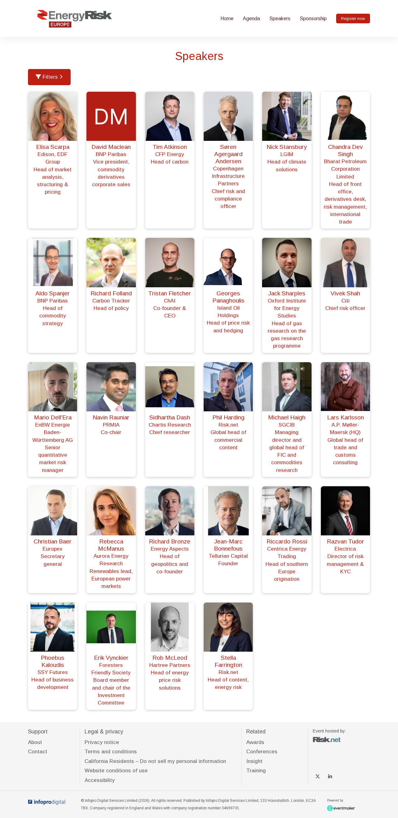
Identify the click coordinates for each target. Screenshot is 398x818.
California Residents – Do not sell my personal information (155, 761)
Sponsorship (313, 18)
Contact (37, 752)
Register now (353, 18)
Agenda (251, 18)
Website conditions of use (116, 771)
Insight (254, 761)
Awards (255, 742)
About (35, 742)
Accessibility (100, 780)
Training (256, 771)
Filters (50, 77)
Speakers (279, 18)
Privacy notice (102, 742)
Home (227, 18)
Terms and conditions (111, 752)
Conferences (261, 752)
